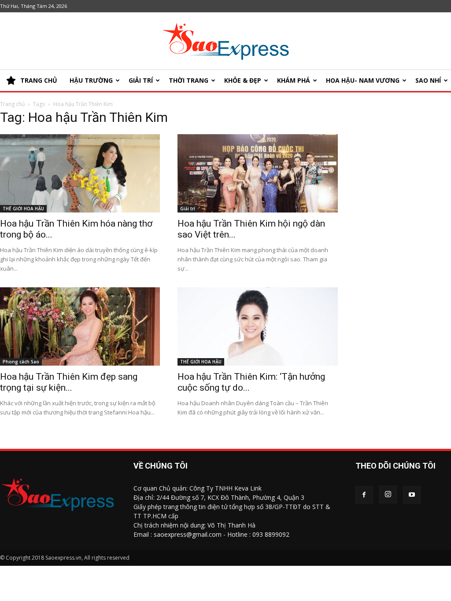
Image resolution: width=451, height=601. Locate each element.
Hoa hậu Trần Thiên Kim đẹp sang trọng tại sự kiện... (68, 382)
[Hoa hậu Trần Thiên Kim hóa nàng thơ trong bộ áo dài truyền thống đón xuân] (80, 173)
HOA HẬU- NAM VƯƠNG (362, 80)
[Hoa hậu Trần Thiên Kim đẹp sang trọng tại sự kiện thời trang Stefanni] (80, 326)
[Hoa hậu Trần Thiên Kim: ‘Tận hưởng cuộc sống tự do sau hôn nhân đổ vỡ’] (257, 326)
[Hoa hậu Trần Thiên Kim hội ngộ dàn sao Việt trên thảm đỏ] (257, 173)
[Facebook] (364, 495)
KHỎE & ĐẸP (242, 80)
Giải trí (141, 80)
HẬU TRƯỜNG (91, 80)
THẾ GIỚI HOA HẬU (23, 208)
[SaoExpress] (225, 41)
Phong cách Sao (21, 362)
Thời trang (188, 80)
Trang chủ (12, 104)
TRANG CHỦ (38, 80)
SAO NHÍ (428, 80)
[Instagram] (388, 494)
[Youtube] (412, 495)
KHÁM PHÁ (293, 80)
